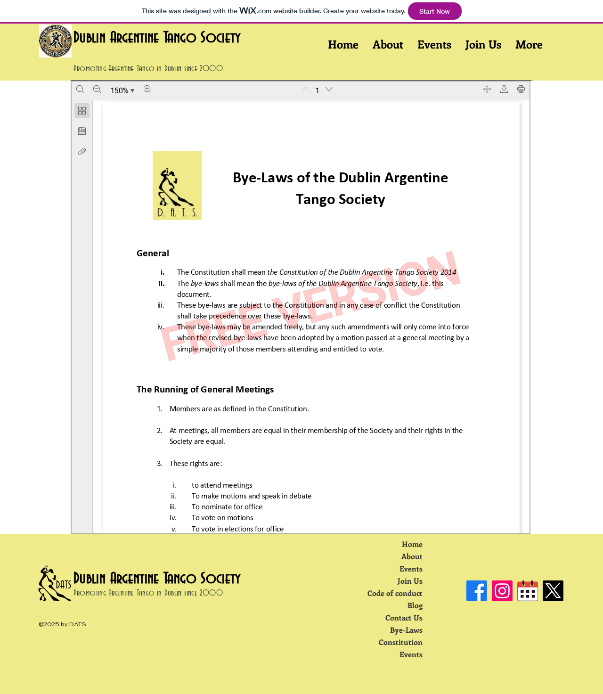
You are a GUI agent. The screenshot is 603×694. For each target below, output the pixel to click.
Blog (415, 605)
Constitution (401, 642)
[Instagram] (502, 590)
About (412, 556)
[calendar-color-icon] (527, 590)
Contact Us (404, 617)
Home (412, 544)
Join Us (410, 581)
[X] (553, 590)
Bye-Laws (406, 630)
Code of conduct (395, 593)
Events (411, 568)
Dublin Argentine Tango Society (157, 37)
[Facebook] (476, 590)
